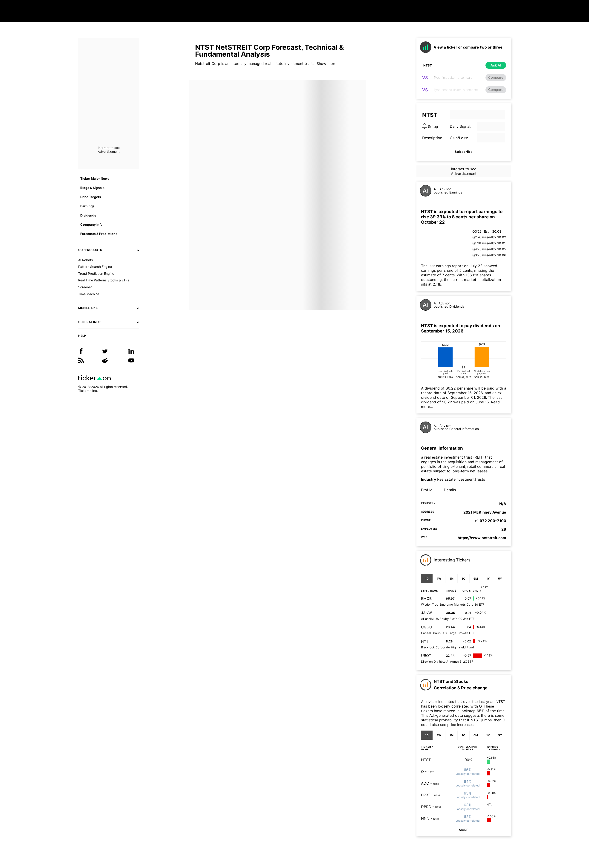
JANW (426, 612)
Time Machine (88, 294)
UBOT (426, 655)
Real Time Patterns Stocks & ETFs (103, 280)
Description (432, 138)
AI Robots (85, 260)
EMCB (426, 598)
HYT (425, 641)
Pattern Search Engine (95, 267)
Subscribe (464, 151)
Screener (85, 287)
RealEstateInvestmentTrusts (461, 479)
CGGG (426, 627)
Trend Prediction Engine (96, 273)
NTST (426, 759)
